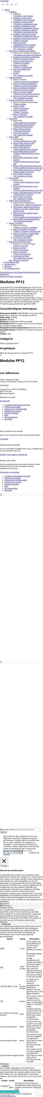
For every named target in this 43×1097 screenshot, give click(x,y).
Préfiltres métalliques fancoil (25, 38)
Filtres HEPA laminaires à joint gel (27, 170)
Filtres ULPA (14, 178)
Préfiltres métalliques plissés (25, 30)
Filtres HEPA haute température (26, 219)
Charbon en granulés (22, 237)
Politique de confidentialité (15, 409)
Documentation (11, 417)
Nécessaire (6, 905)
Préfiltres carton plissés (23, 22)
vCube (15, 73)
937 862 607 (5, 401)
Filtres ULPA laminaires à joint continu (25, 187)
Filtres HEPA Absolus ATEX (24, 143)
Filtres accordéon (20, 65)
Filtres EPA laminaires (22, 129)
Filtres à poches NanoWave (24, 88)
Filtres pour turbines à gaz (20, 242)
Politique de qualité (12, 407)
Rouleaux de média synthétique (26, 57)
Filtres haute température (19, 200)
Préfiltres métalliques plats (24, 26)
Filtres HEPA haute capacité (24, 151)
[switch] (0, 924)
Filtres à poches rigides (22, 92)
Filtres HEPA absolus (21, 147)
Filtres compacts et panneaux (21, 100)
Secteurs (8, 266)
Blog (6, 415)
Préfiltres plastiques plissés (24, 34)
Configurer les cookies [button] (13, 852)
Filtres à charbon (16, 223)
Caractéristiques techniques (11, 272)
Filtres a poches (19, 248)
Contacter (4, 439)
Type (25, 272)
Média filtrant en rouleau (23, 47)
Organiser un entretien (9, 472)
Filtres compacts (20, 114)
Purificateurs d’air (11, 262)
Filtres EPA (13, 118)
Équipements (9, 264)
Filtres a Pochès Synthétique (25, 83)
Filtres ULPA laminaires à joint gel (27, 192)
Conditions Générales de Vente (17, 405)
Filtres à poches (19, 42)
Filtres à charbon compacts (24, 229)
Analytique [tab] (4, 1064)
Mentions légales (11, 413)
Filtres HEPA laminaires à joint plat (27, 166)
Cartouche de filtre (21, 256)
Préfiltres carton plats (22, 18)
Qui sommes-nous (12, 268)
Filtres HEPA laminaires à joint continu (25, 158)
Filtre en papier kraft (21, 69)
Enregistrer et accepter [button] (9, 1091)
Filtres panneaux (20, 110)
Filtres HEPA (14, 137)
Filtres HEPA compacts (22, 174)
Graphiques (32, 272)
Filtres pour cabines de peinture (22, 51)
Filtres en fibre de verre (23, 61)
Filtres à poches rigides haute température (25, 214)
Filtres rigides (18, 106)
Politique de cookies (12, 411)
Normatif (8, 419)
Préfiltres (13, 12)
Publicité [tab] (3, 922)
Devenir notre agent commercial (13, 454)
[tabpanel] (21, 915)
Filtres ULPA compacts (22, 196)
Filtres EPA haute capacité (24, 125)
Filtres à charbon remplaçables (26, 233)
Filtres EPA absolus (21, 133)
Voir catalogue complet (23, 49)
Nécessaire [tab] (4, 903)
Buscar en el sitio (7, 829)
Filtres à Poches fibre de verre (25, 96)
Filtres (6, 10)
